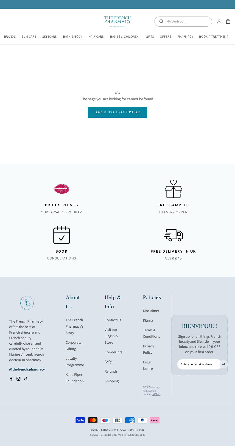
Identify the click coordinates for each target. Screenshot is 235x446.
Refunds (111, 371)
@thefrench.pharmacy (27, 369)
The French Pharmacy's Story (75, 326)
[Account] (219, 22)
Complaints (113, 352)
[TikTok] (26, 378)
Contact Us (113, 320)
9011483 (156, 394)
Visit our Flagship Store (111, 336)
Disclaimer (151, 310)
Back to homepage (117, 112)
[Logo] (117, 21)
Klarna (148, 320)
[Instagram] (18, 378)
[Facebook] (11, 378)
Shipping (112, 381)
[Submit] (224, 364)
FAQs (108, 361)
